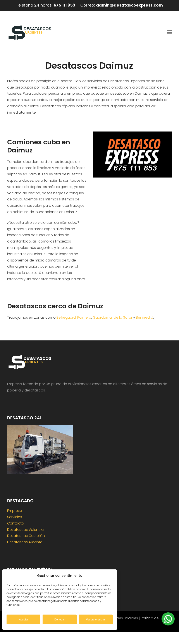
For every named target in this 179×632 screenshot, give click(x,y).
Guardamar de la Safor (112, 317)
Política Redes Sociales (118, 618)
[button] (169, 32)
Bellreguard (66, 317)
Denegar (59, 619)
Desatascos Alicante (24, 542)
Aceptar (23, 619)
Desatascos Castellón (26, 535)
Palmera (84, 317)
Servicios (14, 516)
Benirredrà (144, 317)
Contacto (15, 523)
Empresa (14, 510)
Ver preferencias (95, 619)
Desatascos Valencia (25, 529)
